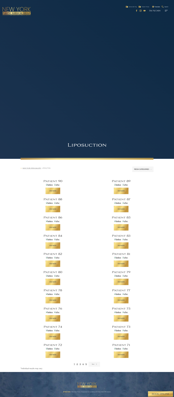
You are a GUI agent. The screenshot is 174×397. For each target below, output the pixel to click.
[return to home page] (12, 7)
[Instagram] (140, 11)
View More (52, 191)
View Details (53, 187)
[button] (156, 7)
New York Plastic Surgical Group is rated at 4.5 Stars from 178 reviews (91, 392)
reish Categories (142, 169)
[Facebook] (137, 11)
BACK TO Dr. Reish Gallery (32, 168)
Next (94, 364)
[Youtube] (144, 11)
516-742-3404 (154, 11)
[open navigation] (164, 11)
